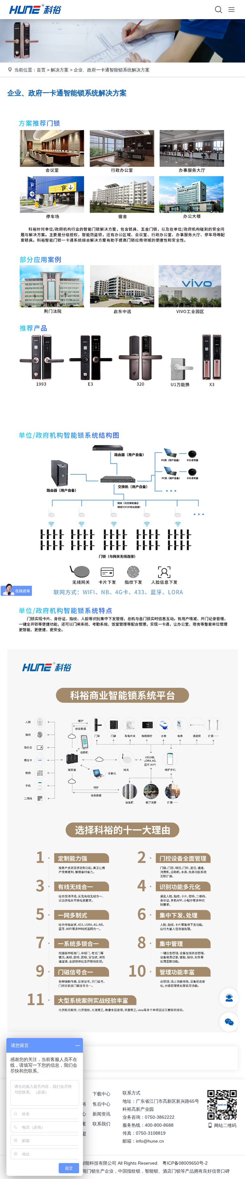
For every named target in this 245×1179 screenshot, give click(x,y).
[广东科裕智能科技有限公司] (35, 17)
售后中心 (101, 1104)
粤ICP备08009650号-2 (185, 1163)
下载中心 (101, 1093)
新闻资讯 (101, 1113)
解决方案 (60, 69)
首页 (41, 69)
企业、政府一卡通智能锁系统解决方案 (112, 69)
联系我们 (101, 1123)
